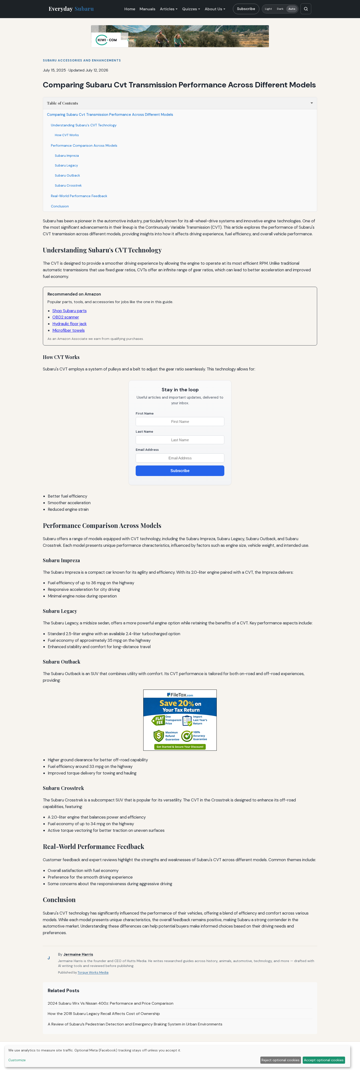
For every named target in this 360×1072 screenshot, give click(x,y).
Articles (167, 9)
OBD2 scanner (65, 317)
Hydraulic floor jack (69, 323)
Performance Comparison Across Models (84, 145)
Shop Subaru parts (69, 310)
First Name (145, 413)
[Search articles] (305, 8)
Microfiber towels (68, 330)
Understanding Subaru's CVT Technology (84, 125)
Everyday (71, 8)
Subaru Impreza (67, 156)
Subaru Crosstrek (68, 185)
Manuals (147, 9)
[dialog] (177, 1056)
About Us (213, 9)
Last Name (144, 431)
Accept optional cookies (324, 1060)
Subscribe (246, 8)
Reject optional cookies (281, 1060)
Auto (291, 9)
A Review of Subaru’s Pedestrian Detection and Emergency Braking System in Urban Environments (135, 1024)
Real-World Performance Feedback (79, 196)
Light (268, 9)
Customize (17, 1060)
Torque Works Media (93, 972)
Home (129, 9)
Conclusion (60, 206)
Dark (280, 9)
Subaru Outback (67, 175)
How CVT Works (67, 135)
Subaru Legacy (66, 165)
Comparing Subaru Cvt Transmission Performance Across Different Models (110, 114)
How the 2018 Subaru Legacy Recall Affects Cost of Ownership (104, 1013)
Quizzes (189, 9)
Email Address (147, 450)
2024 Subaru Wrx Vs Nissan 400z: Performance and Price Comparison (110, 1003)
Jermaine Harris (78, 954)
